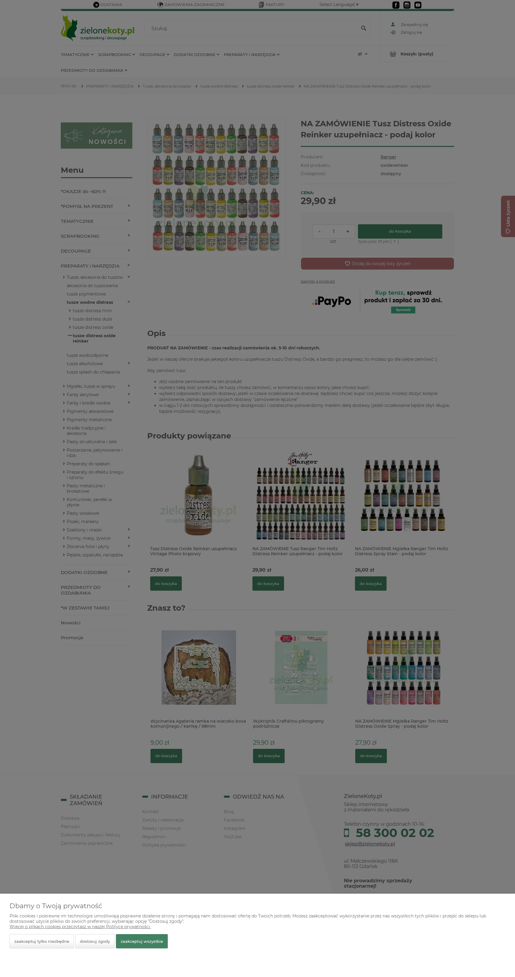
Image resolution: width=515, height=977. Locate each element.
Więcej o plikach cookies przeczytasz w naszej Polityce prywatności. (80, 926)
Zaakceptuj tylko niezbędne (41, 941)
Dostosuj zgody (95, 941)
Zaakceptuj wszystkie (142, 941)
